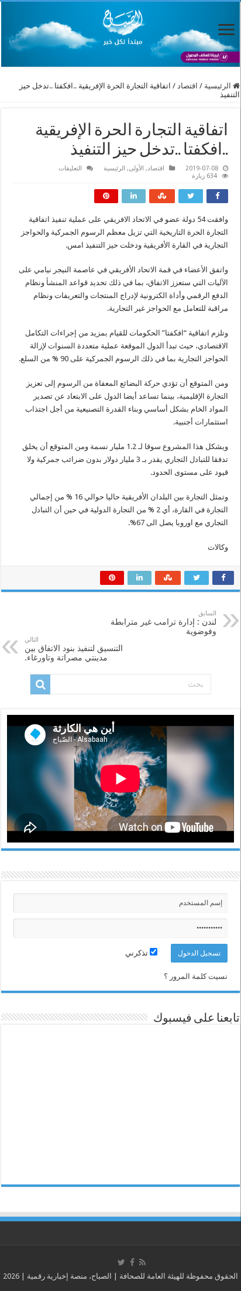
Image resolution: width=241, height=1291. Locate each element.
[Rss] (142, 1262)
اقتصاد (187, 85)
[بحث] (40, 684)
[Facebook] (132, 1262)
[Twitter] (121, 1262)
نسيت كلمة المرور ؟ (196, 976)
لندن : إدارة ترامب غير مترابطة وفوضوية (163, 622)
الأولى (136, 168)
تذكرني (137, 952)
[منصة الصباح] (120, 34)
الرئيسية (218, 85)
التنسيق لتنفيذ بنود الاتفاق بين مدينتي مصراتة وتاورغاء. (74, 649)
